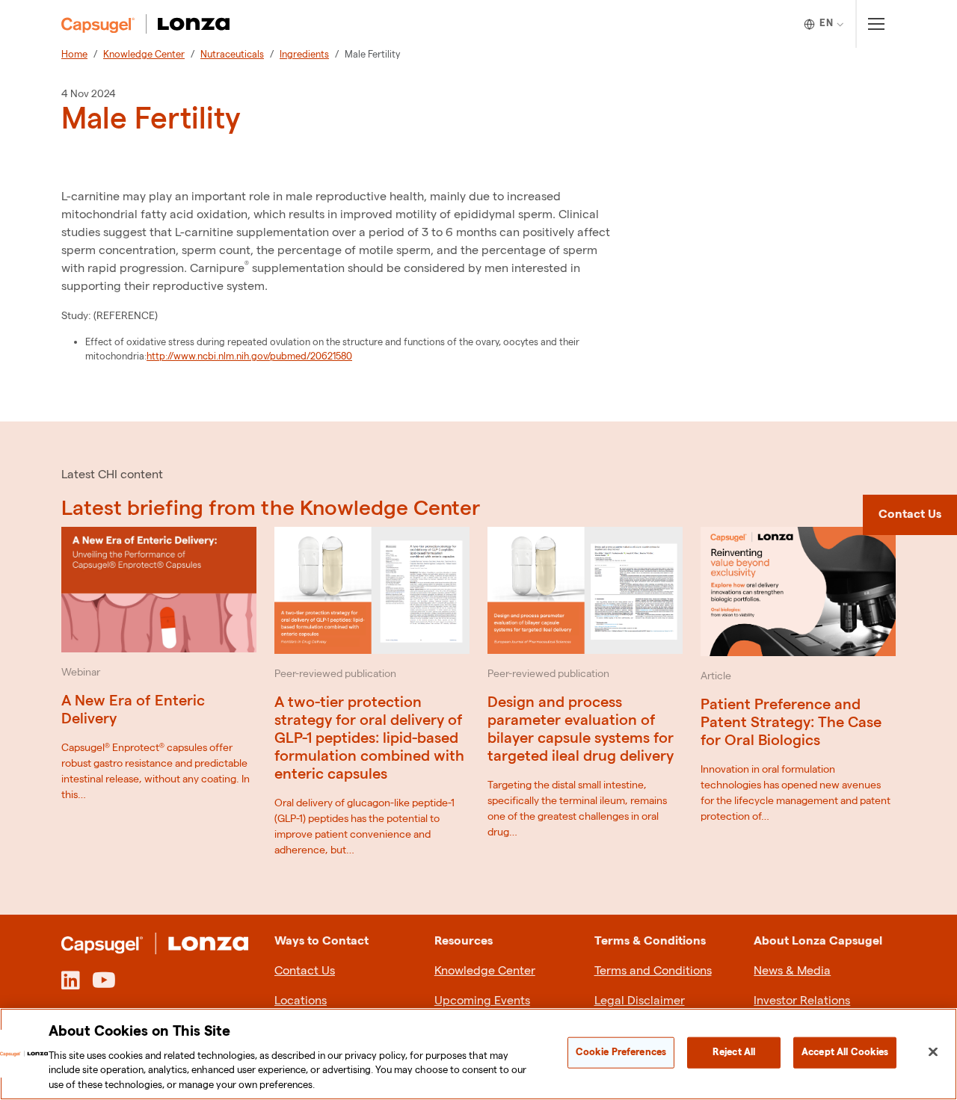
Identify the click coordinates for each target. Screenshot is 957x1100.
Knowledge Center (144, 55)
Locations (300, 1001)
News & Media (792, 971)
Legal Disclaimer (639, 1001)
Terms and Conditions (653, 971)
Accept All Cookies (844, 1052)
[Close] (933, 1052)
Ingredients (304, 55)
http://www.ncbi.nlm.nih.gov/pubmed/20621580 (249, 356)
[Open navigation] (876, 24)
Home (74, 55)
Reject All (734, 1052)
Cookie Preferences (621, 1052)
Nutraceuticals (232, 55)
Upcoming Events (482, 1001)
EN (826, 23)
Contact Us (304, 971)
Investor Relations (802, 1001)
